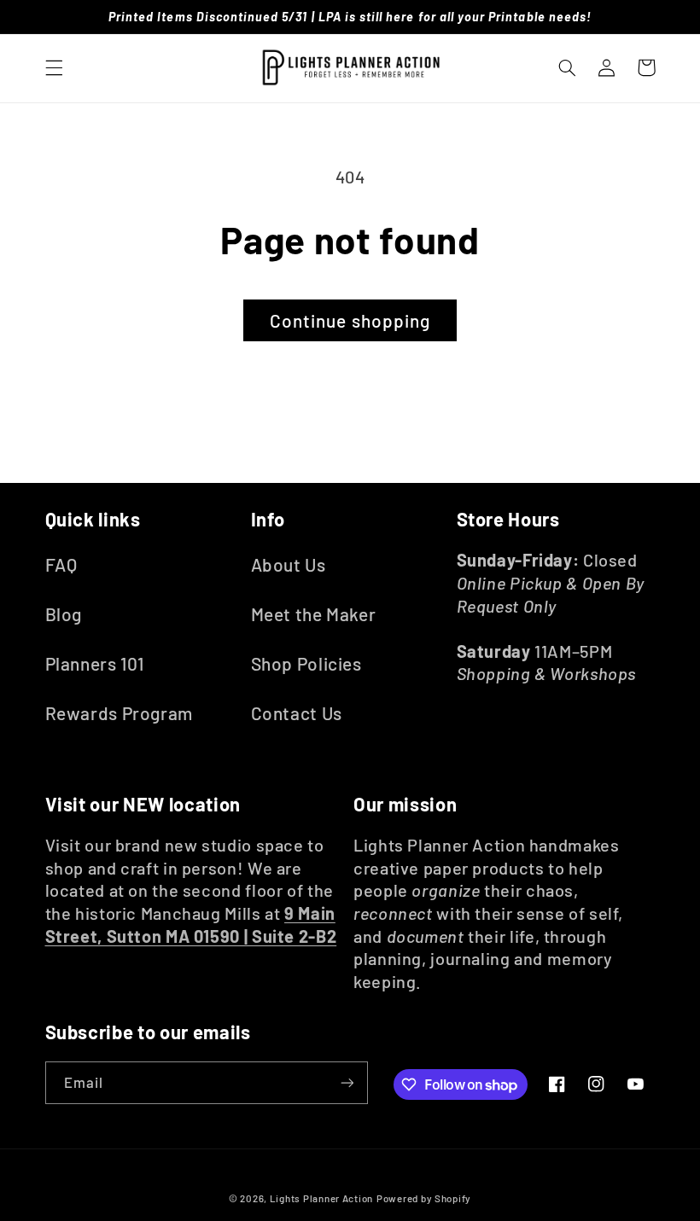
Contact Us (296, 713)
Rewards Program (119, 713)
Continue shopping (350, 320)
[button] (53, 67)
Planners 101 (95, 663)
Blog (64, 614)
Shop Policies (306, 663)
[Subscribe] (346, 1082)
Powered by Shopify (423, 1198)
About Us (288, 564)
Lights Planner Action (321, 1198)
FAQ (61, 564)
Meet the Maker (313, 614)
